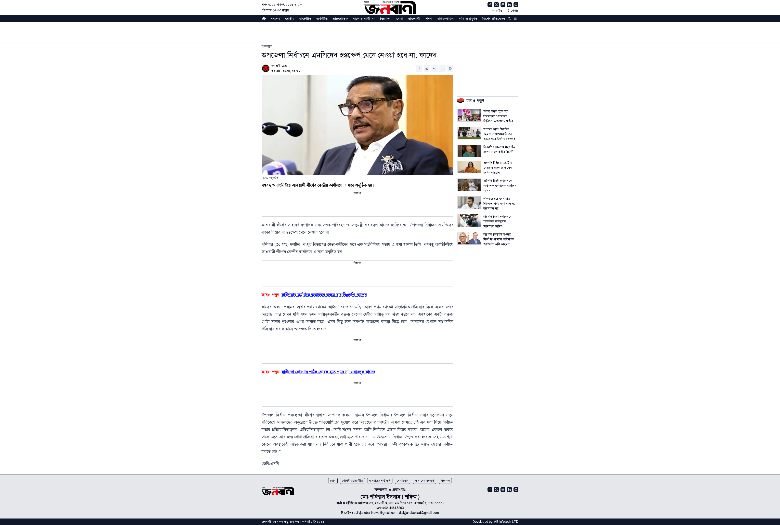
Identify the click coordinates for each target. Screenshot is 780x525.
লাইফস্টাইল (445, 18)
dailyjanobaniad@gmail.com (419, 513)
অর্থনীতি (322, 18)
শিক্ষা (428, 18)
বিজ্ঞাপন (445, 481)
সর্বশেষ (275, 18)
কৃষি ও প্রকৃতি (468, 18)
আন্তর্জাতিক (340, 18)
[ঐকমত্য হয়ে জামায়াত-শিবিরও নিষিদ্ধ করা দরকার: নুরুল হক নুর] (469, 202)
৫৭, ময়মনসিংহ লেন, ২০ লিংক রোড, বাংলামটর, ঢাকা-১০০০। (406, 503)
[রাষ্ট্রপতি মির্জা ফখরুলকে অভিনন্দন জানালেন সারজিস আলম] (469, 184)
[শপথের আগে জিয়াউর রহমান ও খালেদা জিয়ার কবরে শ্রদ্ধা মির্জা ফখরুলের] (469, 133)
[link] (267, 46)
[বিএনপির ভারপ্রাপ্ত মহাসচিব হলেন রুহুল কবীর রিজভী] (469, 151)
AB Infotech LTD (506, 522)
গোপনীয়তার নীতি (352, 481)
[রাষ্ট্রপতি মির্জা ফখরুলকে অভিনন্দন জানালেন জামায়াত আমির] (469, 220)
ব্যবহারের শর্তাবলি (380, 481)
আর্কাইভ (497, 11)
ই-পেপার (513, 11)
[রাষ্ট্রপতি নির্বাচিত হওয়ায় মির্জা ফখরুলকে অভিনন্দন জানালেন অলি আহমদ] (469, 238)
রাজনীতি (305, 18)
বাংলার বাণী (361, 18)
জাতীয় (289, 18)
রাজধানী (414, 18)
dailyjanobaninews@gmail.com (375, 513)
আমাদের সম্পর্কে (424, 481)
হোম (333, 481)
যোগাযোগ (402, 481)
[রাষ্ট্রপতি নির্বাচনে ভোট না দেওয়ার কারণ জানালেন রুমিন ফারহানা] (469, 167)
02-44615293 (394, 508)
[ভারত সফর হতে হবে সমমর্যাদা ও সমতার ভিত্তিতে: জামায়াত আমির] (469, 115)
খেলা (399, 18)
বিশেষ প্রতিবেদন (493, 18)
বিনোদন (385, 18)
